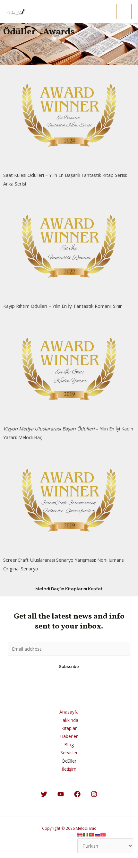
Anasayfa (69, 712)
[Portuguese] (92, 834)
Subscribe (69, 666)
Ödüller (69, 761)
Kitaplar (69, 728)
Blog (69, 744)
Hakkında (69, 720)
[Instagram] (94, 794)
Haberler (69, 736)
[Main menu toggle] (124, 11)
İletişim (69, 769)
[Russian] (97, 834)
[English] (80, 834)
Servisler (69, 753)
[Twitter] (44, 794)
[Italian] (86, 834)
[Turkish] (103, 834)
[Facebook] (77, 794)
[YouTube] (60, 794)
